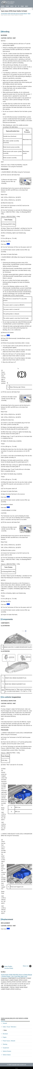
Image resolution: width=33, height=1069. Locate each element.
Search (26, 6)
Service (11, 6)
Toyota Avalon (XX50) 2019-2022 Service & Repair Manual (14, 13)
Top (18, 6)
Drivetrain (5, 1033)
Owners (7, 6)
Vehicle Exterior (7, 1051)
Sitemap (22, 6)
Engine (4, 1037)
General (5, 1023)
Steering (5, 1044)
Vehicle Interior (7, 1054)
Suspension (6, 1047)
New (15, 6)
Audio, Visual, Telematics (9, 1026)
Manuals (2, 6)
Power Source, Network (9, 1040)
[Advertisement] (16, 22)
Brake (29, 13)
